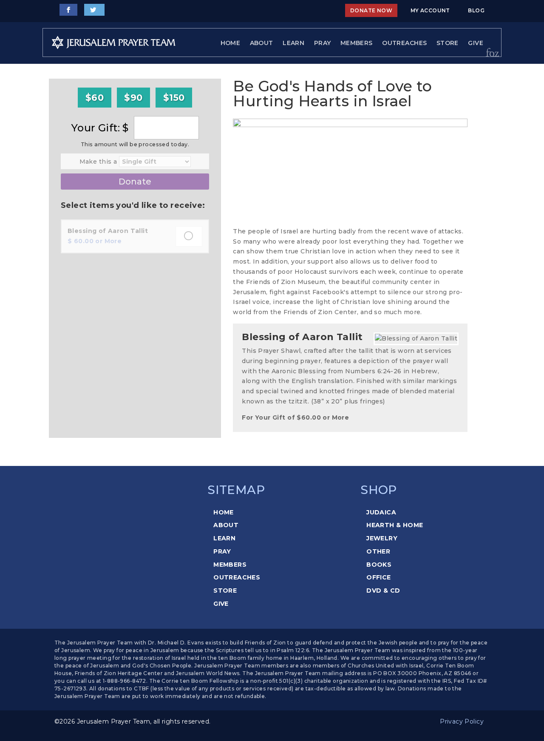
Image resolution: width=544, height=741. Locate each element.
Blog (476, 10)
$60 (94, 97)
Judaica (381, 512)
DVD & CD (383, 590)
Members (356, 43)
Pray (322, 43)
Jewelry (381, 538)
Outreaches (404, 43)
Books (378, 564)
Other (378, 551)
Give (475, 43)
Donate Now (371, 10)
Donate (135, 181)
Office (378, 577)
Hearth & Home (394, 525)
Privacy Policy (462, 721)
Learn (293, 43)
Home (231, 43)
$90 (133, 97)
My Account (430, 10)
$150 (174, 97)
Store (447, 43)
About (261, 43)
